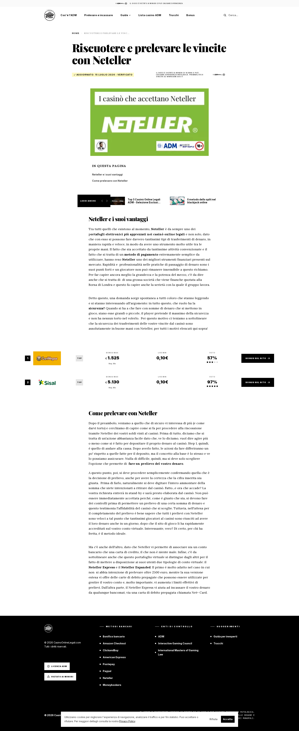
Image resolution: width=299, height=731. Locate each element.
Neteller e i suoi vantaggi (107, 174)
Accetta (228, 719)
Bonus (190, 15)
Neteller (108, 677)
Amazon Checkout (114, 643)
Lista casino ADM (149, 15)
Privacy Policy (127, 721)
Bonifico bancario (114, 636)
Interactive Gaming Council (175, 643)
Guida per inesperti (225, 636)
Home (75, 33)
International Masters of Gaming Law (178, 652)
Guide (124, 15)
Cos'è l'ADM (69, 15)
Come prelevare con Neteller (110, 180)
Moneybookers (112, 684)
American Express (114, 657)
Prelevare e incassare (98, 15)
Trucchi (174, 15)
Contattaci (51, 654)
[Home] (49, 15)
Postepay (109, 664)
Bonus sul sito (256, 358)
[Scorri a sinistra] (102, 201)
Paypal (107, 671)
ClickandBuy (110, 650)
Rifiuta (214, 719)
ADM (161, 636)
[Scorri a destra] (107, 201)
